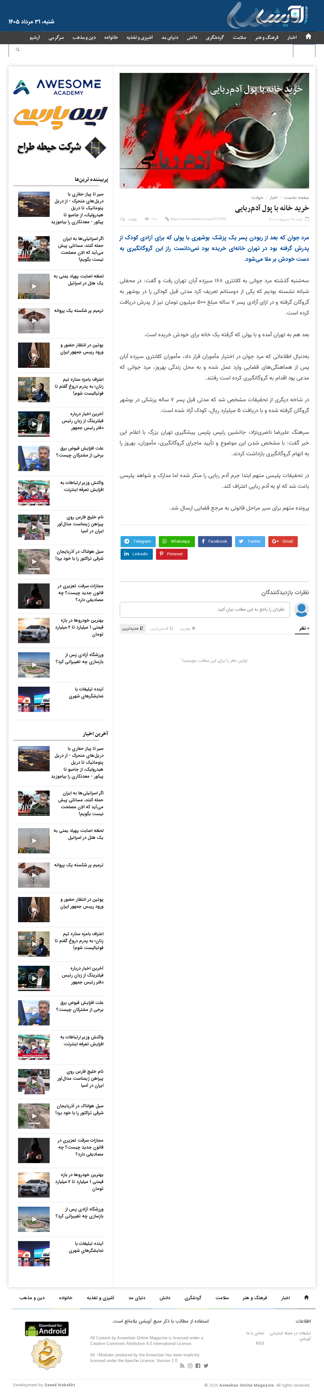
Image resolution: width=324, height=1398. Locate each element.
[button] (18, 50)
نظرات (132, 219)
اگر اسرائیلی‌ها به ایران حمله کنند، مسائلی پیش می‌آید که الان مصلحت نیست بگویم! (80, 249)
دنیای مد (169, 38)
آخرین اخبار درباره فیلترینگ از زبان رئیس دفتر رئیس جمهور (82, 420)
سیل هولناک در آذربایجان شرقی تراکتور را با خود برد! (79, 555)
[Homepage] (308, 37)
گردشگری (215, 38)
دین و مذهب (84, 38)
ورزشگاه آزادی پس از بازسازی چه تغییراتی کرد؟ (79, 658)
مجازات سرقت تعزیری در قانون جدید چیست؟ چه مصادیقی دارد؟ (80, 592)
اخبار (292, 38)
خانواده (111, 38)
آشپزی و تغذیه (140, 38)
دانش (192, 38)
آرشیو (34, 38)
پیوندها (304, 51)
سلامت (239, 38)
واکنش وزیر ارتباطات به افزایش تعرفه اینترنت (81, 486)
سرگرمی (56, 38)
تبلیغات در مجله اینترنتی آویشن (290, 1336)
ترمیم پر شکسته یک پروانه (78, 310)
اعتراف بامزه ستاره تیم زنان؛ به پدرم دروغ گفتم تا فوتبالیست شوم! (79, 386)
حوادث (257, 197)
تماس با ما (255, 1333)
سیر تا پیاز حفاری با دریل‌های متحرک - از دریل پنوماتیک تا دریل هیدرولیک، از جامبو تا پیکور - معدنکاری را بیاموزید (77, 208)
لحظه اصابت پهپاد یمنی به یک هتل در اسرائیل (78, 280)
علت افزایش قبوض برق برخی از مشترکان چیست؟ (79, 452)
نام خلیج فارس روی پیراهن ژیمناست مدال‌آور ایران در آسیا (80, 524)
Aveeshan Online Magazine (246, 1385)
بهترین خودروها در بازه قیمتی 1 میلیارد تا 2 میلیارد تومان (79, 627)
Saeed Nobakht (59, 1385)
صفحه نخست (296, 197)
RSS (260, 1343)
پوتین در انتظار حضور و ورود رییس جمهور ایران (81, 348)
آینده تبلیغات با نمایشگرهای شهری (86, 693)
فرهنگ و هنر (266, 38)
